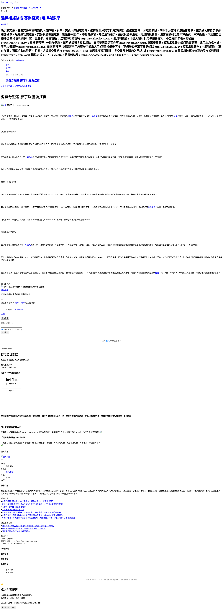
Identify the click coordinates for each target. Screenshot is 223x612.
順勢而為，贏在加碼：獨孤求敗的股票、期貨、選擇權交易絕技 (28, 526)
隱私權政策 (124, 580)
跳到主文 (4, 25)
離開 (13, 607)
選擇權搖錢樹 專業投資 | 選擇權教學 (30, 18)
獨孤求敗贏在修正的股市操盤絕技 (16, 531)
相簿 (7, 65)
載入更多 (5, 318)
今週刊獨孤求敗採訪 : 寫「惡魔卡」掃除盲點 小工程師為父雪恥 (28, 501)
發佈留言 (5, 332)
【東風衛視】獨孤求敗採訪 (13, 510)
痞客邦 (17, 303)
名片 (7, 71)
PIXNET (94, 580)
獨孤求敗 (4, 290)
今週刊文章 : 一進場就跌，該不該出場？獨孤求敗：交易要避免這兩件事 (31, 512)
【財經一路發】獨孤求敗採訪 (14, 507)
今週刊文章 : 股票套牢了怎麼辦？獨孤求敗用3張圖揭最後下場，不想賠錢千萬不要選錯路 (38, 518)
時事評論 (19, 310)
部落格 (8, 68)
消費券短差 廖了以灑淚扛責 (23, 80)
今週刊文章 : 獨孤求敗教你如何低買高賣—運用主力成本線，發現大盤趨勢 (32, 515)
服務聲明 (134, 580)
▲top (3, 314)
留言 (23, 303)
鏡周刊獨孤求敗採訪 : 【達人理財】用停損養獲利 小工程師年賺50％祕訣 (32, 504)
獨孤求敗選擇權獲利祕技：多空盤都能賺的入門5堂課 (24, 529)
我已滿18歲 (6, 607)
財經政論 (20, 60)
